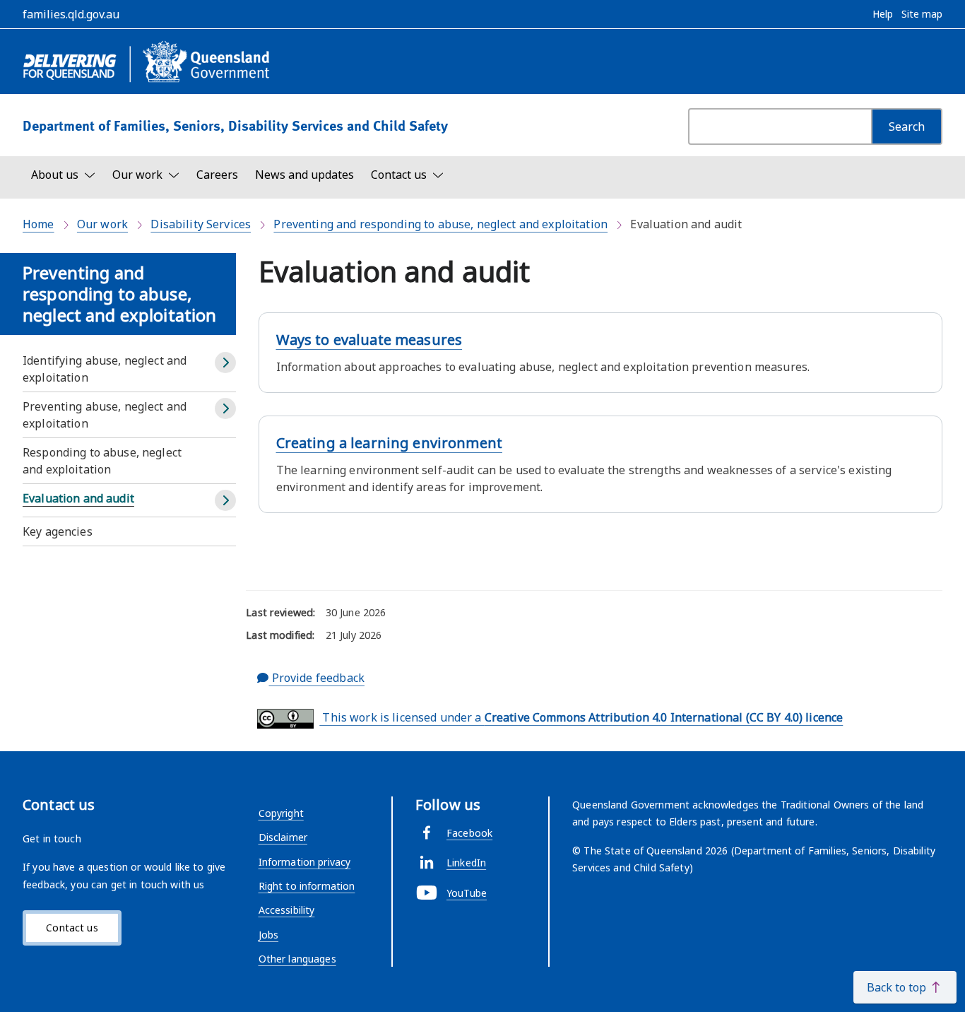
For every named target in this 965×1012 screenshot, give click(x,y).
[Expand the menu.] (225, 362)
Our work (102, 224)
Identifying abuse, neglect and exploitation (105, 369)
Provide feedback (316, 678)
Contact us (71, 927)
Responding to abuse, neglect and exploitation (102, 461)
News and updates (304, 174)
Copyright (281, 813)
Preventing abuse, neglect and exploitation (105, 415)
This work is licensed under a (581, 717)
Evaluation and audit (78, 498)
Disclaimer (283, 837)
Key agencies (58, 531)
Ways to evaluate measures (369, 339)
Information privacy (305, 862)
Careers (217, 174)
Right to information (307, 886)
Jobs (269, 934)
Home (38, 224)
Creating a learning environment (389, 442)
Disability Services (200, 224)
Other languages (297, 958)
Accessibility (287, 910)
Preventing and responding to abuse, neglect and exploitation (440, 224)
